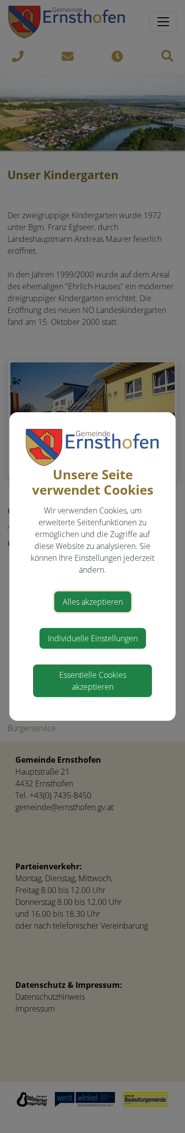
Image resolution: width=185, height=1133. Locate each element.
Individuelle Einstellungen (93, 638)
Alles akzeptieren (93, 601)
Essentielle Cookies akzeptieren (92, 680)
